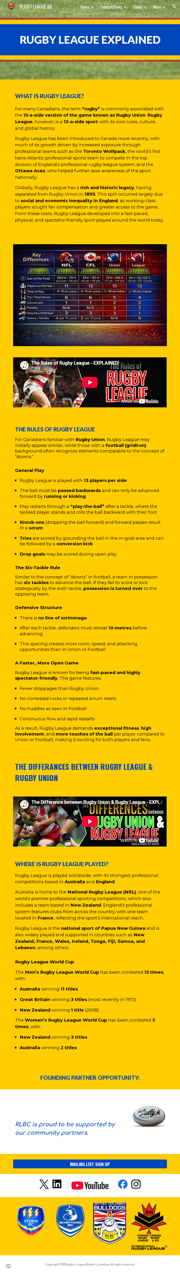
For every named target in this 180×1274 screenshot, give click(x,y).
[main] (90, 40)
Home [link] (84, 7)
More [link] (157, 7)
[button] (174, 6)
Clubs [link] (137, 7)
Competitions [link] (111, 7)
